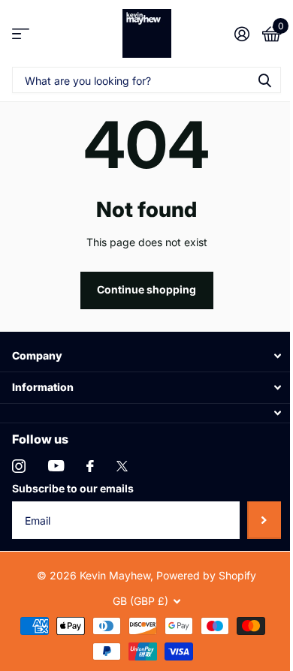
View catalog (20, 33)
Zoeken (264, 80)
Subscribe (264, 520)
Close (146, 356)
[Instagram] (19, 466)
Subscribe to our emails (73, 488)
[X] (122, 466)
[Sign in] (241, 34)
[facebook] (90, 466)
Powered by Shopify (206, 575)
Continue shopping (146, 289)
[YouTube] (56, 465)
